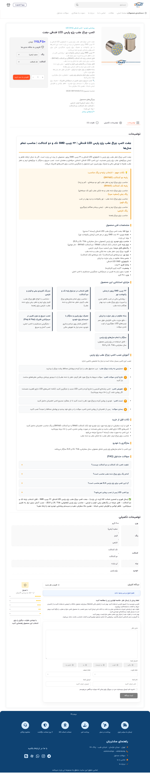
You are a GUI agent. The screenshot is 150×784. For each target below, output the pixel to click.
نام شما (135, 680)
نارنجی (115, 542)
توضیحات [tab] (131, 122)
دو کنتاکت (113, 556)
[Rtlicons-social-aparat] (32, 756)
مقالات (111, 13)
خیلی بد (68, 665)
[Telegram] (49, 756)
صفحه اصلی (121, 13)
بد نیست (99, 665)
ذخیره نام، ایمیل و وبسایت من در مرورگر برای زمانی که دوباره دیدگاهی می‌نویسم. (107, 689)
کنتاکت (42, 61)
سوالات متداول (63, 13)
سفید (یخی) (113, 529)
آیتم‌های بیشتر (87, 112)
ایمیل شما (86, 680)
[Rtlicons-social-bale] (26, 756)
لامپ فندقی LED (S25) (74, 28)
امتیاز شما (133, 661)
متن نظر (134, 628)
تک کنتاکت (113, 549)
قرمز (116, 535)
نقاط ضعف (86, 670)
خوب (114, 665)
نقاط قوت (134, 670)
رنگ (42, 54)
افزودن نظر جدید (51, 585)
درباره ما (91, 13)
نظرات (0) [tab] (91, 122)
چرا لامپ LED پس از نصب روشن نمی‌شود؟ (111, 492)
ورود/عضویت (19, 5)
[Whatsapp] (37, 756)
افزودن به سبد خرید (21, 77)
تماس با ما (101, 13)
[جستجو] (77, 5)
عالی (129, 665)
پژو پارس (114, 570)
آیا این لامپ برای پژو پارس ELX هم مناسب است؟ (108, 483)
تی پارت (114, 563)
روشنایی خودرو (88, 28)
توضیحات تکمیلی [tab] (111, 122)
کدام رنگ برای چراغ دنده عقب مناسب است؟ (111, 474)
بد (83, 665)
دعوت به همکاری (78, 13)
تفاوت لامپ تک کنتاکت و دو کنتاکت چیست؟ (110, 465)
